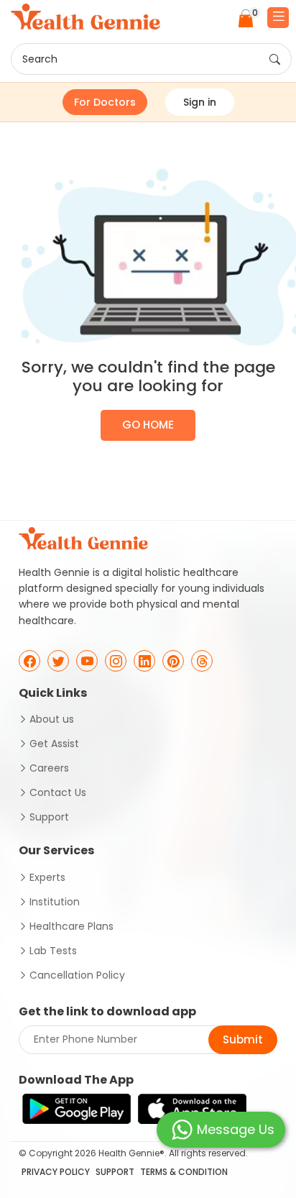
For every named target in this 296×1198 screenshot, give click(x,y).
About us (51, 719)
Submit (243, 1039)
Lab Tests (53, 951)
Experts (47, 877)
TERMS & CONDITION (184, 1172)
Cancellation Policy (77, 975)
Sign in (199, 102)
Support (49, 817)
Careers (49, 768)
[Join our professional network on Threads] (202, 661)
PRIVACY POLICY (56, 1172)
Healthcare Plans (71, 926)
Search (39, 59)
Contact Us (57, 792)
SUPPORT (115, 1172)
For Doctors (105, 102)
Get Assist (54, 744)
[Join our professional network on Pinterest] (173, 661)
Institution (54, 902)
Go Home (148, 424)
